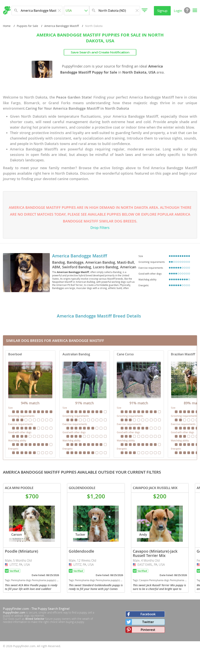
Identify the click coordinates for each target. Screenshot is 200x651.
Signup (162, 10)
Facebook (148, 614)
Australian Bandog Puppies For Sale (85, 404)
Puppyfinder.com (14, 612)
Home (7, 26)
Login (178, 10)
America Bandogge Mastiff (61, 26)
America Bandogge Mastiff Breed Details (99, 316)
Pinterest (148, 629)
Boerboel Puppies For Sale (30, 404)
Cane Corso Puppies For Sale (139, 404)
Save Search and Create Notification (99, 52)
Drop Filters (100, 227)
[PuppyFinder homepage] (7, 10)
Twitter (148, 622)
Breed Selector (35, 619)
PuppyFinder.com (16, 609)
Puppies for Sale (27, 26)
